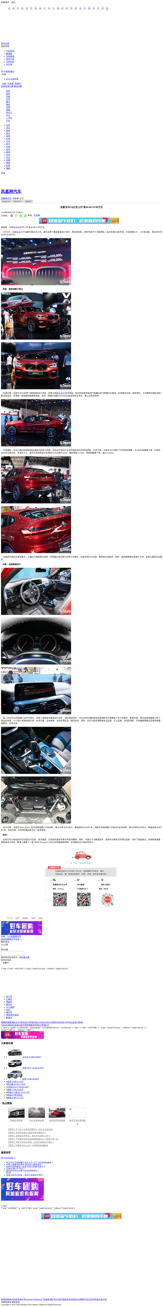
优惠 (8, 107)
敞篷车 (9, 1018)
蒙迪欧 (12, 1022)
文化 (8, 155)
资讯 (8, 128)
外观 (40, 918)
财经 (8, 131)
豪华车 (9, 1004)
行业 (8, 121)
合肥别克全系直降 (57, 1120)
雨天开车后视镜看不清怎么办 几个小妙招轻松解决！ (29, 1162)
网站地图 (18, 86)
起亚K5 (36, 1022)
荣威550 (45, 1025)
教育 (8, 152)
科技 (8, 147)
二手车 (9, 118)
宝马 (18, 232)
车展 (4, 74)
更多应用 (5, 43)
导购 (8, 96)
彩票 (8, 166)
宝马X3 (62, 393)
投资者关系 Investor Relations (28, 1299)
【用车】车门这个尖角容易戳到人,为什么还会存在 (30, 1129)
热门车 (9, 996)
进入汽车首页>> (8, 1158)
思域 (31, 1022)
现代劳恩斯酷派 (28, 1025)
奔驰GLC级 (12, 1092)
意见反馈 (90, 1299)
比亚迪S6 (16, 1025)
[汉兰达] (14, 1057)
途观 (9, 1082)
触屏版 (9, 54)
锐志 (56, 1022)
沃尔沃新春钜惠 (37, 1120)
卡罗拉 (67, 1022)
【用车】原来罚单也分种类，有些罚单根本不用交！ (30, 1142)
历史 (8, 157)
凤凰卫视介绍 (100, 1299)
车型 (8, 99)
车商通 (10, 84)
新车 (8, 91)
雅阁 (3, 1022)
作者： (4, 936)
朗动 (10, 1025)
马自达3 (4, 1025)
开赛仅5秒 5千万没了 (15, 1169)
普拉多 (61, 1022)
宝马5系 (50, 1022)
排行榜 (9, 64)
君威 (7, 1022)
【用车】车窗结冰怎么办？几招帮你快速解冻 (27, 1145)
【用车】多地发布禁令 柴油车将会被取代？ (27, 1133)
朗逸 (9, 1098)
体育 (8, 136)
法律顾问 (81, 1299)
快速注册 (9, 86)
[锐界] (14, 1079)
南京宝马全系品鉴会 (77, 1122)
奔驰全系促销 (16, 1120)
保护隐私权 (63, 1299)
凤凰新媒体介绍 (8, 1299)
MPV (8, 1010)
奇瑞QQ (38, 1025)
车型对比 (10, 62)
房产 (8, 144)
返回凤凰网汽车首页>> (11, 939)
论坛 (8, 115)
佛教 (8, 168)
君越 (81, 1022)
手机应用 (10, 51)
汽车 (8, 141)
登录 (3, 86)
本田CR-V (26, 1068)
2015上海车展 (12, 79)
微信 (12, 71)
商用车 (18, 84)
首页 (8, 125)
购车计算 (10, 59)
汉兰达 (25, 1057)
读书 (8, 149)
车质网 (37, 215)
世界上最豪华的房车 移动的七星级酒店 (23, 1164)
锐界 (24, 1079)
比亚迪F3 (74, 1022)
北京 (13, 2)
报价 (8, 104)
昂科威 (10, 1084)
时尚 (8, 139)
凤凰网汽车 (11, 191)
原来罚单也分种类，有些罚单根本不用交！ (25, 1175)
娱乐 (8, 133)
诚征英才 (54, 1299)
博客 (8, 163)
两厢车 (9, 1002)
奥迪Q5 (10, 1095)
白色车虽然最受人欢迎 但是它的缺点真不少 (25, 1167)
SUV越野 (10, 1007)
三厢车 (9, 999)
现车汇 (9, 112)
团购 (8, 110)
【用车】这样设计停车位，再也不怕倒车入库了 (28, 1136)
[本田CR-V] (14, 1068)
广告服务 (45, 1299)
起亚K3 (25, 1022)
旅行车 (9, 1012)
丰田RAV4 (11, 1087)
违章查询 (10, 56)
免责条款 (73, 1299)
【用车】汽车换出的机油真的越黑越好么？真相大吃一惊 (32, 1139)
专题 (4, 84)
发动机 (25, 918)
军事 (8, 160)
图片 (8, 102)
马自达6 (43, 1022)
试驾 (8, 94)
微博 (8, 71)
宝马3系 (18, 1022)
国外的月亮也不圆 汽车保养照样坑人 (22, 1171)
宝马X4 (16, 227)
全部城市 (107, 8)
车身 (33, 918)
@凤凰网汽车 (15, 936)
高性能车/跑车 (12, 1015)
